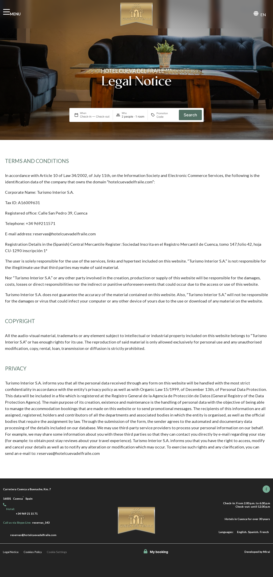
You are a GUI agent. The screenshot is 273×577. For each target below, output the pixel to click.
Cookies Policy (33, 552)
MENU (15, 14)
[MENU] (6, 11)
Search (190, 115)
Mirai (266, 551)
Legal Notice (11, 552)
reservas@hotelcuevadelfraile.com (33, 535)
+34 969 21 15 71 (27, 513)
